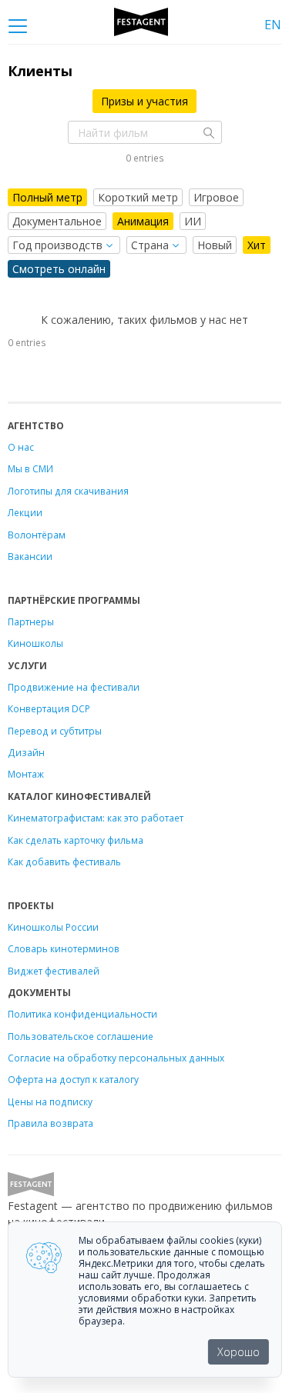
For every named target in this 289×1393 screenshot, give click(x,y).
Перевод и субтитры (55, 731)
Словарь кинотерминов (63, 948)
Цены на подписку (50, 1101)
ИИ (192, 221)
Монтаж (26, 774)
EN (272, 24)
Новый (214, 245)
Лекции (25, 512)
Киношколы (35, 643)
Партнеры (31, 621)
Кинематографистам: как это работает (95, 817)
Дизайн (26, 752)
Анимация (143, 221)
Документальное (57, 221)
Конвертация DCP (49, 708)
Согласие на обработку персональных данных (116, 1057)
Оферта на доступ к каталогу (73, 1079)
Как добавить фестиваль (64, 861)
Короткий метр (138, 197)
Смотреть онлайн (59, 269)
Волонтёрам (37, 534)
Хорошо (238, 1352)
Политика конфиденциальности (82, 1014)
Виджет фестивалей (53, 971)
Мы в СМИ (30, 468)
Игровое (216, 197)
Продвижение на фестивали (73, 687)
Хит (256, 245)
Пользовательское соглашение (80, 1036)
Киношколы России (53, 927)
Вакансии (30, 556)
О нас (21, 447)
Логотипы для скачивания (68, 491)
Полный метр (47, 197)
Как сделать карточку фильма (75, 840)
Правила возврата (50, 1123)
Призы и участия (144, 101)
